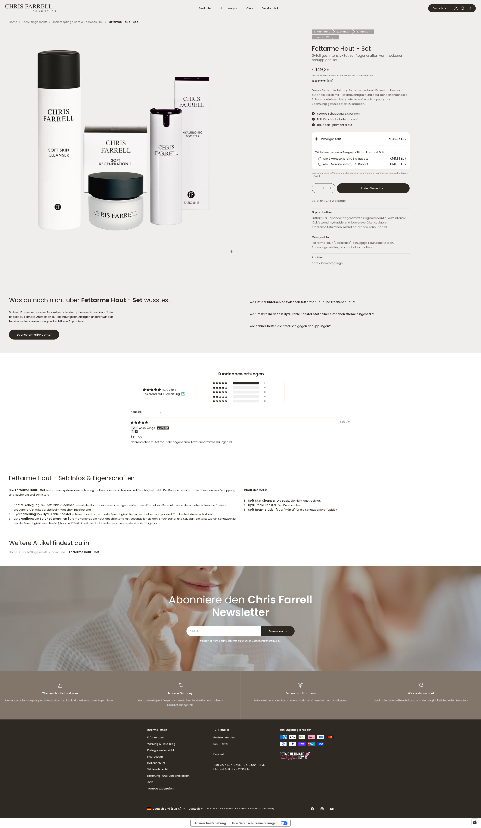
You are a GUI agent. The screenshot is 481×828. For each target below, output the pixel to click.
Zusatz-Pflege (325, 37)
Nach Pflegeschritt (35, 22)
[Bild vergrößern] (231, 251)
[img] (139, 422)
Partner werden (224, 737)
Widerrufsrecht (157, 769)
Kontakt (219, 754)
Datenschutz (156, 763)
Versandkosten (331, 75)
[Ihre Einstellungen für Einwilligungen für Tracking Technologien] (475, 822)
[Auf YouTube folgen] (332, 809)
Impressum (155, 757)
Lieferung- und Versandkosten (168, 776)
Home (13, 22)
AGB (150, 782)
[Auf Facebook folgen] (312, 809)
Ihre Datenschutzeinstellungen (255, 823)
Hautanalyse (228, 8)
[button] (220, 383)
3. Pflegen (363, 31)
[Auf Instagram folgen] (322, 809)
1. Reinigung (322, 31)
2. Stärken (343, 31)
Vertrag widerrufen (160, 788)
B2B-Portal (220, 744)
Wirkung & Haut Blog (161, 744)
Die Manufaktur (272, 8)
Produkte (204, 8)
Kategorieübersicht (160, 750)
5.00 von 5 (169, 390)
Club (249, 8)
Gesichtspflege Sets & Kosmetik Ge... (78, 22)
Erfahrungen (155, 737)
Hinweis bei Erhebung (210, 823)
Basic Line (58, 552)
